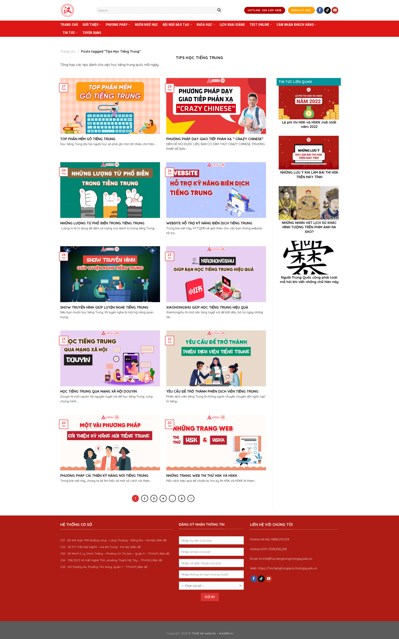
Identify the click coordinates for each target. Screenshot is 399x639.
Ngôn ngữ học (146, 25)
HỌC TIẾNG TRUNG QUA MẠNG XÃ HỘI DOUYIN (98, 391)
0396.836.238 (277, 549)
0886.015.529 (280, 539)
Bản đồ (161, 540)
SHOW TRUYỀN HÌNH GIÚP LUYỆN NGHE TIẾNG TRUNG (104, 307)
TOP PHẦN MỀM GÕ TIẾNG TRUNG (87, 139)
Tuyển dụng (92, 33)
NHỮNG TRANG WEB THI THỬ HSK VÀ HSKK (201, 475)
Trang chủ (69, 25)
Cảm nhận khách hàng (295, 25)
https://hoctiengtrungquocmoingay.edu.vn (287, 568)
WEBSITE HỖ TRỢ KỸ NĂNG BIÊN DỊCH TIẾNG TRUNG (209, 223)
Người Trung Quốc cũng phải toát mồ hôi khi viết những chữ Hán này (309, 279)
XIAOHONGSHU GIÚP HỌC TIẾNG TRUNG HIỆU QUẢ (207, 307)
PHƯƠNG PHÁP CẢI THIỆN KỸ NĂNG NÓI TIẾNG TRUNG (104, 475)
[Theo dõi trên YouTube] (334, 10)
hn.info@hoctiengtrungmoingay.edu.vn (285, 559)
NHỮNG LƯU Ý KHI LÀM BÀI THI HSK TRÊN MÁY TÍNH (309, 174)
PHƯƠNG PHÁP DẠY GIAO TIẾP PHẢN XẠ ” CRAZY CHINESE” (215, 139)
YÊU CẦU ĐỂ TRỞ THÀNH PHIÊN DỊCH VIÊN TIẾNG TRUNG (212, 391)
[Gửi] (219, 10)
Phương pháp (117, 25)
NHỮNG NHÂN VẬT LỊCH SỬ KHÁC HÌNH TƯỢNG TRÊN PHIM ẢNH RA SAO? (309, 227)
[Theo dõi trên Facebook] (319, 10)
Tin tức (69, 33)
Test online (259, 25)
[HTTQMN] (75, 10)
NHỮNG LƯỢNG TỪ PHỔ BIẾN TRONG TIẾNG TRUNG (102, 223)
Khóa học (204, 25)
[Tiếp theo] (191, 498)
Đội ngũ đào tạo (176, 25)
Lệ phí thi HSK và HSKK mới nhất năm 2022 (309, 124)
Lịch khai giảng (232, 25)
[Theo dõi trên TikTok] (327, 10)
